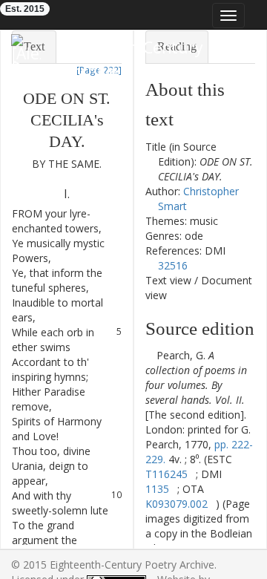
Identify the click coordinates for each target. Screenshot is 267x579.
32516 (173, 265)
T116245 (166, 474)
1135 (157, 489)
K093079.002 (176, 504)
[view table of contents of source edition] (149, 355)
